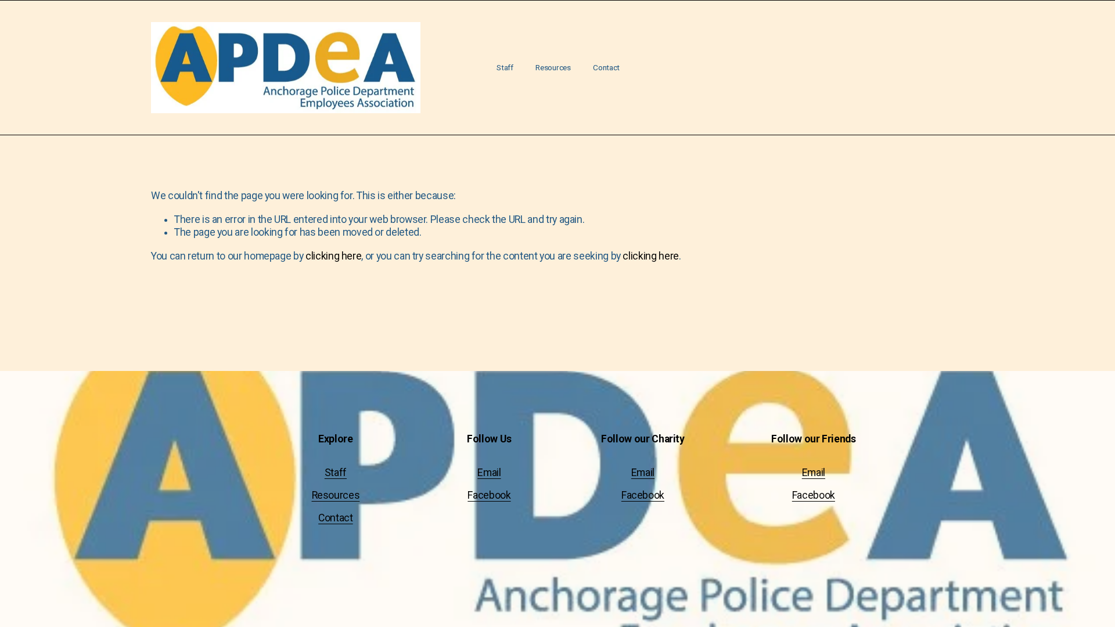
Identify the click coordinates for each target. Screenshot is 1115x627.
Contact (606, 67)
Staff (505, 67)
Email (489, 472)
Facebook (488, 495)
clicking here (333, 256)
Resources (553, 67)
